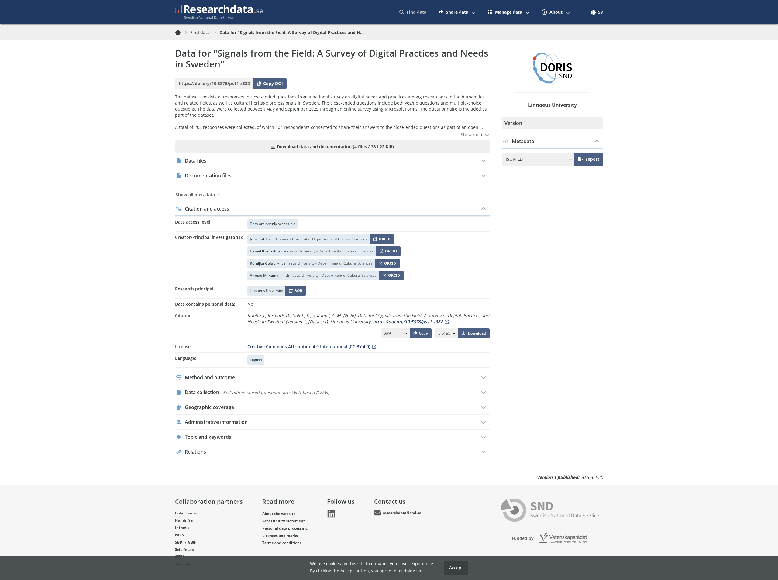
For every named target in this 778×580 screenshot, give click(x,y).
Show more (473, 134)
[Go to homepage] (219, 12)
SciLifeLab (184, 549)
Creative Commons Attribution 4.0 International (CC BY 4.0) (308, 346)
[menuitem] (412, 12)
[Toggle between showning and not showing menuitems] (474, 12)
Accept (456, 568)
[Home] (181, 32)
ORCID (383, 240)
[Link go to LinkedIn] (331, 514)
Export (592, 159)
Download (477, 333)
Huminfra (184, 520)
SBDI (179, 542)
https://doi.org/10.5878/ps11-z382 (408, 321)
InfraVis (182, 527)
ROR (297, 292)
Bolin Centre (186, 513)
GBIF (192, 542)
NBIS (179, 534)
